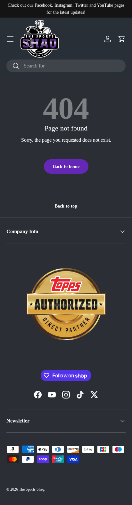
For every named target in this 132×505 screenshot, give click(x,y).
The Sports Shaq (31, 489)
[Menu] (10, 39)
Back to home (66, 166)
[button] (122, 39)
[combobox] (66, 65)
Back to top (66, 206)
